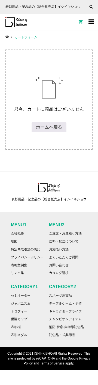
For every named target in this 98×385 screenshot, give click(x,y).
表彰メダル (19, 335)
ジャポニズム (20, 303)
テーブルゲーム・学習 (65, 303)
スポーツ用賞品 (60, 295)
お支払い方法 (59, 249)
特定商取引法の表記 (25, 249)
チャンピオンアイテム (65, 319)
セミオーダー (20, 295)
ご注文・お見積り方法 (65, 233)
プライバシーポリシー (27, 257)
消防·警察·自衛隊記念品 (66, 327)
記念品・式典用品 (62, 335)
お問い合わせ (59, 265)
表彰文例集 (19, 265)
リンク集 (17, 273)
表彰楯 (16, 327)
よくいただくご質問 (63, 257)
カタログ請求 (59, 273)
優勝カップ (19, 319)
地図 (14, 241)
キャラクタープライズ (65, 311)
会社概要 (17, 233)
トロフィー (19, 311)
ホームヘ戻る (49, 127)
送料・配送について (63, 241)
